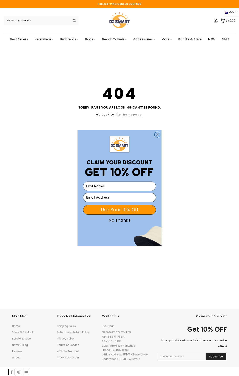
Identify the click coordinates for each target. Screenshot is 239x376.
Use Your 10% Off (119, 209)
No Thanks (119, 220)
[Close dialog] (157, 134)
